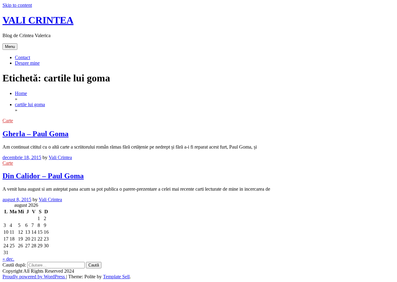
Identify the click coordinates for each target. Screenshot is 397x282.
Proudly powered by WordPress (34, 276)
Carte (7, 120)
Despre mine (27, 63)
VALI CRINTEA (38, 20)
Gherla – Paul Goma (35, 134)
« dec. (8, 259)
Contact (22, 57)
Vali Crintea (60, 157)
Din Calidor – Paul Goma (43, 176)
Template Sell (116, 276)
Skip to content (17, 5)
